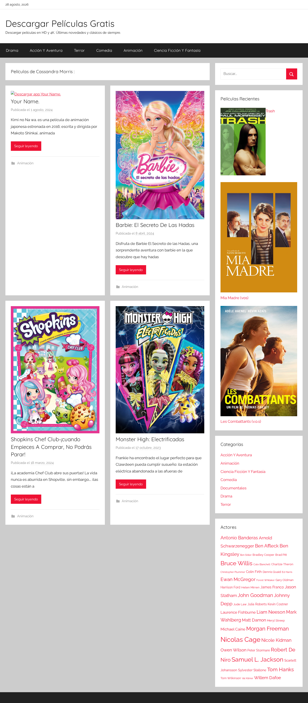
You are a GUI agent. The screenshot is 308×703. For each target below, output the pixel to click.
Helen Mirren (250, 587)
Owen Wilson (233, 650)
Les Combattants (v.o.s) (241, 421)
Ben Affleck (267, 546)
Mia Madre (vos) (234, 298)
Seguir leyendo (26, 146)
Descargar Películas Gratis (60, 23)
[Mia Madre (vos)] (259, 238)
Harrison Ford (230, 587)
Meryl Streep (276, 620)
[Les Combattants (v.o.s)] (259, 362)
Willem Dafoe (267, 677)
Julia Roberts (257, 604)
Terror (79, 50)
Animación (133, 50)
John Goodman (255, 595)
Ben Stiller (246, 554)
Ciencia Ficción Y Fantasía (177, 50)
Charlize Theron (282, 564)
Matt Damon (254, 620)
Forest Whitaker (265, 580)
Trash (270, 111)
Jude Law (240, 604)
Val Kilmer (247, 678)
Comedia (104, 50)
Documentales (233, 488)
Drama (12, 50)
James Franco (272, 587)
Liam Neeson (271, 612)
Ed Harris (287, 572)
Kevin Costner (278, 604)
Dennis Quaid (272, 572)
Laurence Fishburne (238, 612)
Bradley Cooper (263, 554)
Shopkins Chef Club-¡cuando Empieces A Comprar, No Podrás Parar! (51, 447)
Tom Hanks (280, 669)
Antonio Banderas (239, 537)
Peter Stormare (258, 650)
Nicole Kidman (276, 640)
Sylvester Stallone (252, 670)
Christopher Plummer (233, 572)
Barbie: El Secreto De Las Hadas (155, 225)
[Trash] (243, 143)
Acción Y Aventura (46, 50)
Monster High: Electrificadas (150, 439)
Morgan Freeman (267, 628)
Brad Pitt (281, 554)
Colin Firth (254, 572)
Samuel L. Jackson (257, 659)
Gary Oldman (285, 580)
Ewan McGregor (238, 579)
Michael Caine (233, 629)
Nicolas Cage (240, 639)
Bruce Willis (237, 563)
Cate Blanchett (261, 564)
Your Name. (25, 101)
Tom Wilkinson (231, 678)
